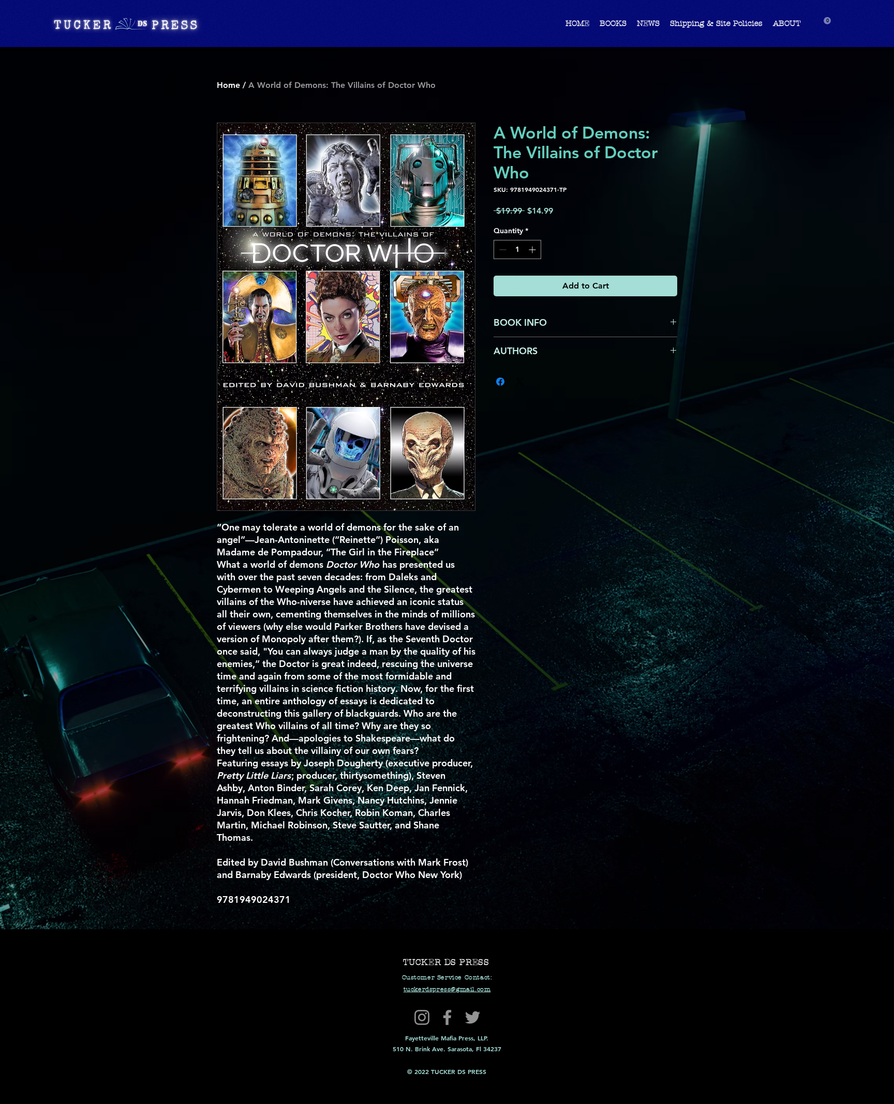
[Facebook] (447, 1017)
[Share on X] (520, 381)
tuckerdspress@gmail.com (447, 989)
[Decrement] (501, 249)
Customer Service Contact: (447, 977)
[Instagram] (422, 1017)
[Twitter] (473, 1017)
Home (228, 85)
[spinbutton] (517, 249)
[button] (827, 20)
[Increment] (533, 249)
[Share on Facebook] (500, 381)
